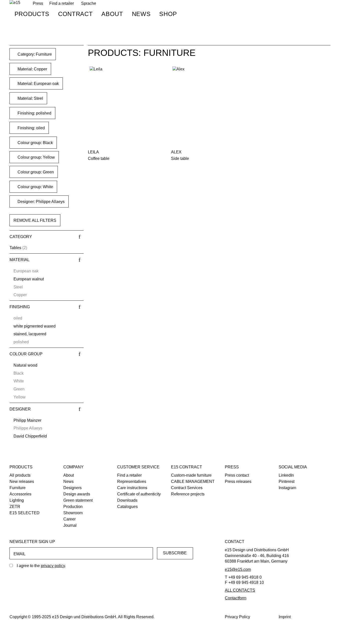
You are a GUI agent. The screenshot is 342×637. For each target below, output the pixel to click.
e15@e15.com (238, 569)
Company (73, 467)
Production (73, 506)
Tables (15, 248)
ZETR (15, 506)
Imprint (285, 617)
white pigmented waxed (35, 326)
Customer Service (138, 467)
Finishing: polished (34, 113)
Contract (75, 14)
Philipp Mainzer (27, 420)
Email (20, 554)
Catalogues (127, 506)
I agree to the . (41, 566)
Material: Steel (30, 98)
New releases (22, 481)
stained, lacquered (30, 334)
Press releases (238, 481)
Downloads (127, 500)
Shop (168, 14)
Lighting (17, 500)
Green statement (78, 500)
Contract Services (187, 488)
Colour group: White (35, 187)
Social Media (293, 467)
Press (232, 467)
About (112, 14)
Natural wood (25, 365)
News (141, 14)
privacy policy (53, 566)
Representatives (131, 481)
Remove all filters (35, 220)
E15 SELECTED (25, 513)
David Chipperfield (30, 436)
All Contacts (240, 590)
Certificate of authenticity (139, 494)
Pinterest (286, 481)
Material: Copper (32, 69)
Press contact (237, 475)
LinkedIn (286, 475)
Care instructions (132, 488)
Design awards (76, 494)
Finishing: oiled (31, 128)
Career (69, 519)
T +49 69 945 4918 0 (243, 577)
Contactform (235, 598)
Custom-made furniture (191, 475)
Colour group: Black (35, 143)
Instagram (287, 488)
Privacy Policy (237, 617)
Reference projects (188, 494)
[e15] (15, 3)
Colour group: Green (35, 172)
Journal (70, 525)
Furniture (18, 488)
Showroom (73, 513)
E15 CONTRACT (186, 467)
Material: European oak (38, 83)
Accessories (20, 494)
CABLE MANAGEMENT (193, 481)
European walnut (29, 279)
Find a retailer (61, 3)
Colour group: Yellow (36, 157)
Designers (72, 488)
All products (20, 475)
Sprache (88, 3)
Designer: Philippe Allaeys (41, 201)
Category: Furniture (34, 54)
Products (32, 14)
